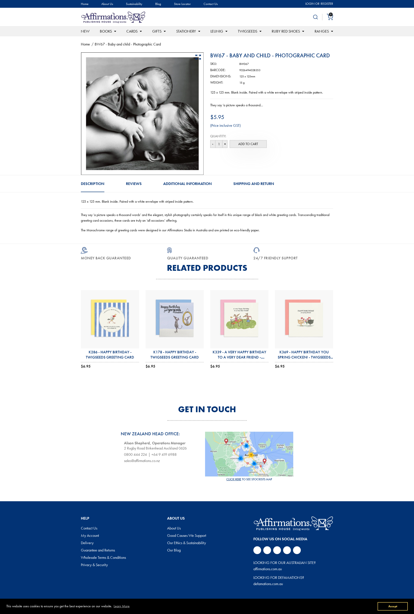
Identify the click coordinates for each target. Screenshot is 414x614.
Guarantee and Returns (98, 550)
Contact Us (211, 4)
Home (84, 4)
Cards (132, 31)
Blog (158, 4)
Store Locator (182, 4)
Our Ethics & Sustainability (186, 543)
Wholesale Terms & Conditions (103, 558)
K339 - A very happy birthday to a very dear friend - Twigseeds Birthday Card (239, 357)
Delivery (87, 543)
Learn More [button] (122, 606)
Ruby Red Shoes (286, 31)
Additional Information (187, 183)
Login (309, 4)
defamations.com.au (268, 583)
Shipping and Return (253, 183)
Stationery (186, 31)
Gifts (157, 31)
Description (92, 183)
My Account (90, 536)
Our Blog (174, 550)
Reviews (134, 183)
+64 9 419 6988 (164, 454)
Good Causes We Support (186, 536)
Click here (233, 479)
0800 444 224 (135, 454)
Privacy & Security (94, 565)
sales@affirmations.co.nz (142, 460)
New (85, 31)
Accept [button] (392, 606)
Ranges (322, 31)
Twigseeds (247, 31)
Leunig (216, 31)
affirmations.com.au (267, 568)
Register (327, 4)
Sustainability (134, 4)
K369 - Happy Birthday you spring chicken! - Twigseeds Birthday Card (304, 357)
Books (106, 31)
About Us (107, 4)
